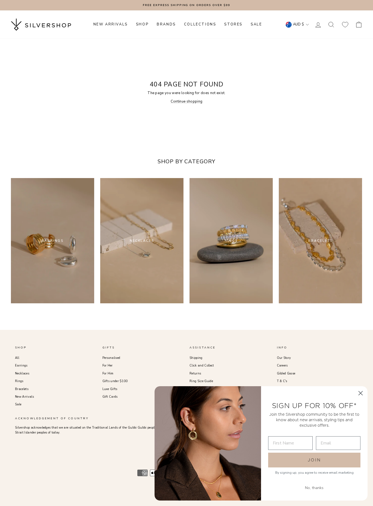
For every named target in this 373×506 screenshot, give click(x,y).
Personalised (111, 358)
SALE (256, 24)
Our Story (284, 358)
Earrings (21, 365)
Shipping (196, 358)
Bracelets (21, 389)
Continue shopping (187, 101)
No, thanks (314, 487)
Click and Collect (202, 365)
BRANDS (166, 24)
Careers (282, 365)
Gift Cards (110, 397)
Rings (19, 381)
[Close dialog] (360, 393)
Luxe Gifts (109, 389)
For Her (107, 365)
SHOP (142, 24)
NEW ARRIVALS (110, 24)
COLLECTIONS (200, 24)
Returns (195, 373)
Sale (18, 404)
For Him (108, 373)
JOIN (314, 460)
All (17, 358)
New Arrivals (24, 397)
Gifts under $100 (115, 381)
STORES (233, 24)
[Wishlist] (345, 24)
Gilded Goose (286, 373)
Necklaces (22, 373)
